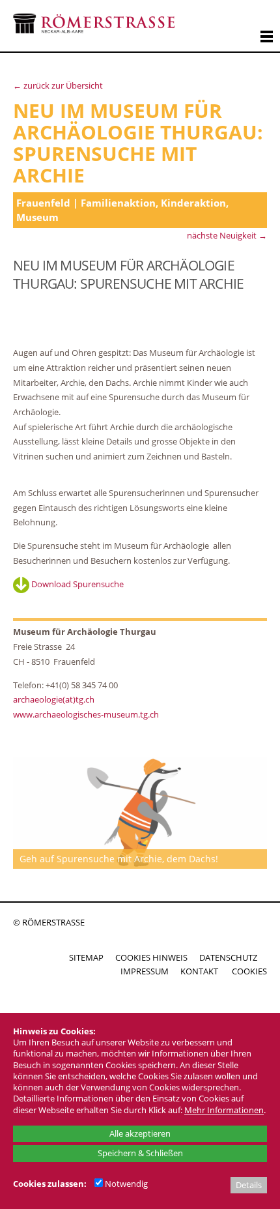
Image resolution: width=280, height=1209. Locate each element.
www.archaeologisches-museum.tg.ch (86, 714)
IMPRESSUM (144, 971)
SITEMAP (86, 957)
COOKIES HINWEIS (151, 957)
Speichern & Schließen (140, 1153)
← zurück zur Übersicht (58, 85)
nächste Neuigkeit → (227, 235)
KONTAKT (199, 971)
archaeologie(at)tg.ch (53, 699)
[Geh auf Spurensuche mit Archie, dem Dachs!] (140, 813)
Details (249, 1185)
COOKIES (249, 971)
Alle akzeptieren (140, 1133)
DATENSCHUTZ (228, 957)
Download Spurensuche (76, 584)
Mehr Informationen (224, 1110)
